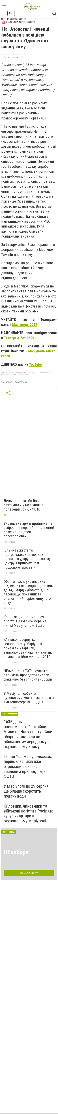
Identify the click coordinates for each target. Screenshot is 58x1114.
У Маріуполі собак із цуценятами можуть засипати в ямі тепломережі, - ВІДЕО (29, 697)
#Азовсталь (21, 382)
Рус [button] (11, 13)
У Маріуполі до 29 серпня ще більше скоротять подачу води (26, 791)
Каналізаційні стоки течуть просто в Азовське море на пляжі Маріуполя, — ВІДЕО (25, 621)
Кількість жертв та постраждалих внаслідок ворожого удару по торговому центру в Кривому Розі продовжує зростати (27, 558)
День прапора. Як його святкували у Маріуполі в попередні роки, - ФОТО (23, 505)
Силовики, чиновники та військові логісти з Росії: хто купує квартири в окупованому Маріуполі (29, 814)
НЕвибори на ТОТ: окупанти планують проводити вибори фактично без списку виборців (28, 675)
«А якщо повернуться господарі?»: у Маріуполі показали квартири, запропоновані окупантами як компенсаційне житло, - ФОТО (28, 648)
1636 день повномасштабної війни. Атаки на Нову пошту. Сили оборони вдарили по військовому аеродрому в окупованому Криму (28, 734)
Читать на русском (11, 57)
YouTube (35, 364)
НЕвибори (16, 852)
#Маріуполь (7, 382)
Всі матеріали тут (29, 873)
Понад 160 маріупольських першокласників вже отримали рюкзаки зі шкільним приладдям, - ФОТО (28, 766)
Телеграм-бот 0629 (19, 338)
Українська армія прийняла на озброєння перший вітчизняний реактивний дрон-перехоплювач (29, 529)
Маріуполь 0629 (24, 324)
